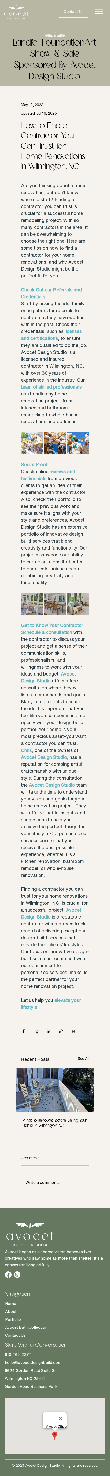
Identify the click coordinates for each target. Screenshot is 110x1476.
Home (10, 1304)
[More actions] (86, 105)
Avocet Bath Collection (26, 1327)
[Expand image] (32, 443)
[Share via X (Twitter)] (36, 1031)
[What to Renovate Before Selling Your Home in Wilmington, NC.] (55, 1090)
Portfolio (13, 1319)
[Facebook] (8, 1274)
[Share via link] (61, 1031)
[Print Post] (73, 1031)
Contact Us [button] (15, 1335)
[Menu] (99, 11)
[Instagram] (17, 1274)
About (10, 1312)
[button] (73, 11)
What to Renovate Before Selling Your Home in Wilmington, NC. (55, 1123)
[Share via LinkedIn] (48, 1031)
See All (83, 1058)
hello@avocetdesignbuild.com (33, 1362)
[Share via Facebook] (23, 1031)
